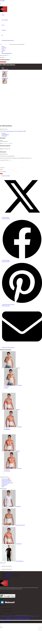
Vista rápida (18, 367)
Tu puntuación (2, 160)
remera (8, 619)
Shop (3, 49)
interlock (23, 616)
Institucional (4, 47)
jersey (32, 616)
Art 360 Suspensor (7, 429)
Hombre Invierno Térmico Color (7, 482)
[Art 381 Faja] (4, 83)
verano (28, 619)
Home (3, 46)
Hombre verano (4, 484)
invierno (28, 616)
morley (37, 616)
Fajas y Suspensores (10, 131)
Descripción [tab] (4, 133)
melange (35, 616)
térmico (20, 619)
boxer (0, 616)
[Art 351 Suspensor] (4, 76)
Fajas (17, 131)
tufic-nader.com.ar (8, 577)
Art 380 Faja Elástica (5, 69)
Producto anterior (5, 71)
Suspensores (21, 131)
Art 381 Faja (6, 387)
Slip (2, 486)
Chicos (11, 616)
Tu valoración (2, 167)
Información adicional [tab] (5, 134)
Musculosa (2, 618)
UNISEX (24, 131)
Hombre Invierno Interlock (6, 480)
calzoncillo (4, 616)
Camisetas (7, 616)
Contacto (3, 50)
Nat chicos (3, 485)
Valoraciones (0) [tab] (4, 135)
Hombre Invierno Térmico (6, 481)
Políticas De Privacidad (5, 621)
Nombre (1, 169)
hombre (17, 616)
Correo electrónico (3, 171)
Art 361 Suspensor (7, 470)
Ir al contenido (2, 0)
